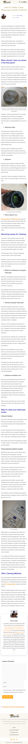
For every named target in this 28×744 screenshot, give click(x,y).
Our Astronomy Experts (14, 730)
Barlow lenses (16, 219)
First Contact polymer (10, 584)
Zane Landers (19, 15)
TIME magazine (8, 627)
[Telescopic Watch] (7, 2)
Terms (10, 742)
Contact (14, 727)
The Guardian (18, 629)
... (14, 652)
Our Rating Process (14, 732)
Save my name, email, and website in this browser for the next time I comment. (15, 691)
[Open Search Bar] (20, 2)
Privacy (7, 742)
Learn (17, 17)
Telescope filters (5, 219)
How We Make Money (14, 734)
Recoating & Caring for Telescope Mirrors (14, 707)
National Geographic (17, 627)
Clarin (13, 629)
